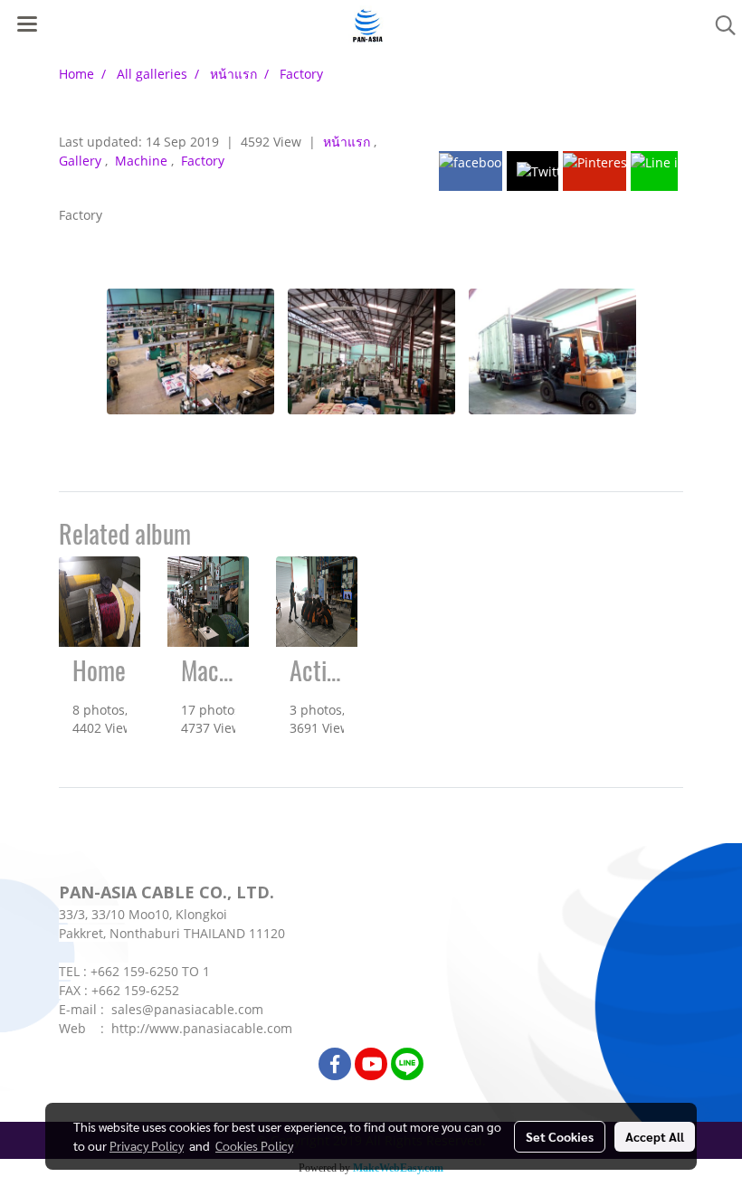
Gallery (82, 160)
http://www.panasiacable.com (201, 1028)
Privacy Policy (146, 1145)
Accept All (654, 1136)
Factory (202, 160)
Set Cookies (560, 1136)
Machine (143, 160)
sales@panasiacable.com (187, 1009)
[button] (719, 25)
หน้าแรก (348, 141)
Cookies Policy (254, 1145)
